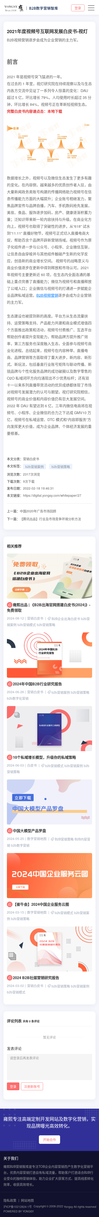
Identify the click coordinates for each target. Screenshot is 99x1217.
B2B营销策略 (64, 839)
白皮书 (32, 765)
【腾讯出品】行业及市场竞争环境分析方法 (44, 518)
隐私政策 (9, 1200)
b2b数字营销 (20, 845)
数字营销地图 (37, 838)
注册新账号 (32, 1086)
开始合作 (49, 1139)
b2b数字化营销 (18, 698)
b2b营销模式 (26, 625)
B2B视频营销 (47, 295)
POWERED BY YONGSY (18, 1211)
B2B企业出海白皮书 (66, 618)
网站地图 (27, 1200)
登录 (78, 8)
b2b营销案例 (34, 466)
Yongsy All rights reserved (80, 1206)
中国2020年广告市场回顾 (31, 511)
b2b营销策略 (61, 466)
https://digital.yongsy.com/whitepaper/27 (52, 495)
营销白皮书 (31, 458)
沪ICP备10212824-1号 (17, 1206)
